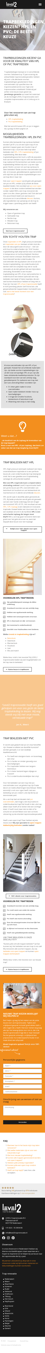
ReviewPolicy (24, 1341)
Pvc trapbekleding (15, 121)
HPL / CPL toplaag (10, 507)
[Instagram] (8, 1237)
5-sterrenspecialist (27, 1193)
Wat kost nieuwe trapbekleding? (20, 1155)
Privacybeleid (12, 1341)
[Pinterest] (13, 1237)
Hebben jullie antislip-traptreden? (20, 1163)
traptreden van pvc (13, 244)
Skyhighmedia (16, 1345)
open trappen (16, 181)
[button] (40, 4)
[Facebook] (3, 1237)
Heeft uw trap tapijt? (15, 1170)
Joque (9, 1345)
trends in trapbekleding (19, 634)
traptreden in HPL (14, 242)
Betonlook (11, 638)
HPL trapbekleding (15, 119)
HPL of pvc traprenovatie (27, 284)
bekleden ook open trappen (14, 951)
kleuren (30, 198)
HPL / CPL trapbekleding (23, 152)
